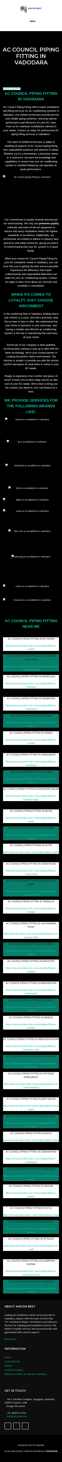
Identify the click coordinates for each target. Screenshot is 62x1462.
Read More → (12, 1339)
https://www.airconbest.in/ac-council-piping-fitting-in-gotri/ (31, 852)
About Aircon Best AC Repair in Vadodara (26, 1373)
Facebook (23, 1445)
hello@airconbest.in (17, 1416)
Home (8, 1357)
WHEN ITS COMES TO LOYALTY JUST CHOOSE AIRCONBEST (31, 300)
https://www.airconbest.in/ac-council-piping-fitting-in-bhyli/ (31, 1140)
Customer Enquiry (14, 1369)
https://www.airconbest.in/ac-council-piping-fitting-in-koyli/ (31, 1215)
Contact (8, 1365)
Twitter (32, 1445)
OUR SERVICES (12, 1361)
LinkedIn (40, 1445)
